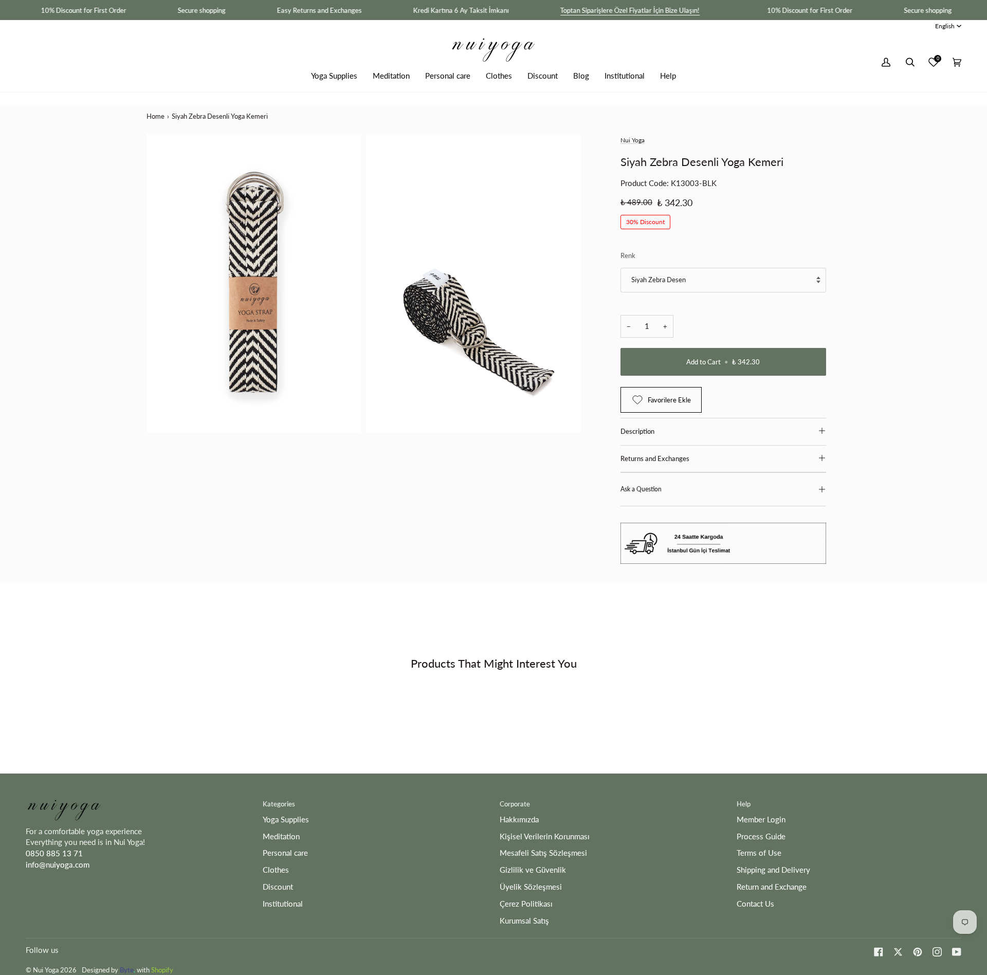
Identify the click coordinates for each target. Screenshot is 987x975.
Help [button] (744, 804)
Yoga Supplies (286, 819)
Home (155, 116)
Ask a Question (641, 489)
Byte (127, 970)
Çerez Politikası (526, 903)
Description (637, 431)
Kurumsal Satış (524, 920)
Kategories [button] (279, 804)
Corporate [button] (515, 804)
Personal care (285, 853)
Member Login (761, 819)
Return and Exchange (772, 886)
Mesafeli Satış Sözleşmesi (543, 853)
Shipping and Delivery (773, 870)
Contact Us (755, 903)
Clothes (276, 870)
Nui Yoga (632, 140)
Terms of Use (759, 853)
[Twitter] (898, 951)
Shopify (162, 970)
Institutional (283, 903)
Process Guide (761, 836)
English (945, 26)
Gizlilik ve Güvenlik (533, 870)
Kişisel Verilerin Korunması (545, 836)
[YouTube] (956, 951)
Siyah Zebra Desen (658, 279)
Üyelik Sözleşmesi (531, 886)
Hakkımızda (519, 819)
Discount (278, 886)
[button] (334, 75)
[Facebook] (878, 951)
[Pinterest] (917, 951)
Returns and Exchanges (654, 458)
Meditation (281, 836)
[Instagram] (937, 951)
